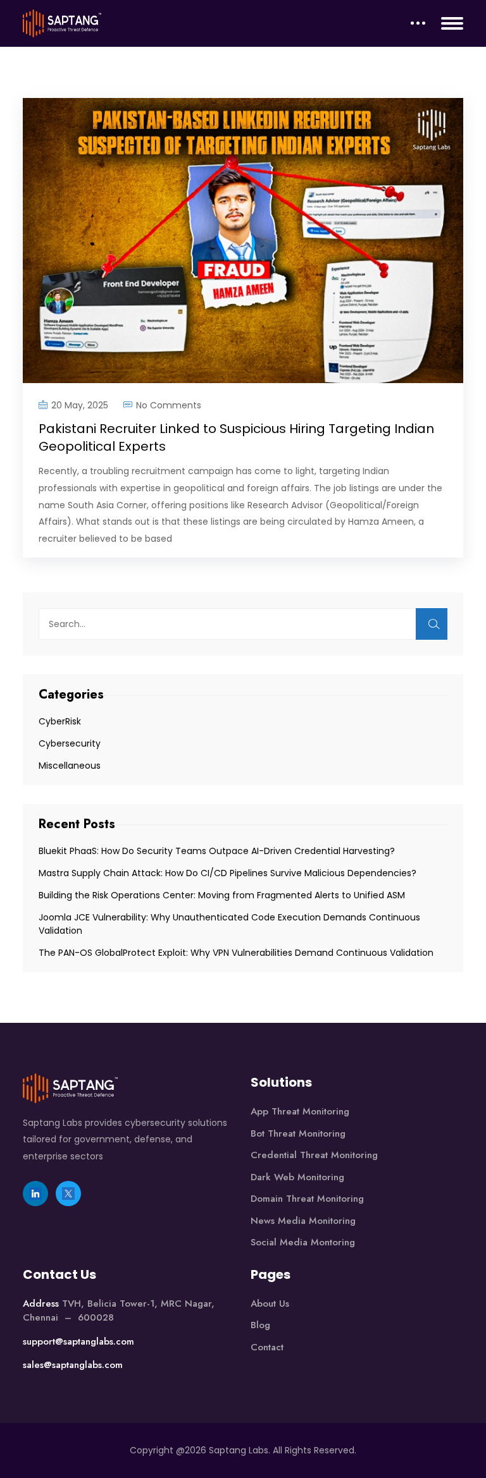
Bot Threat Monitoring (298, 1133)
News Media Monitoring (303, 1221)
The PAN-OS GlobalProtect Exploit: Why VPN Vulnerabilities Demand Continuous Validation (237, 952)
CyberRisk (60, 721)
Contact (267, 1347)
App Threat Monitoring (300, 1111)
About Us (270, 1303)
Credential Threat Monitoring (314, 1155)
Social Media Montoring (303, 1242)
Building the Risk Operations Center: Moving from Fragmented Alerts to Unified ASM (223, 895)
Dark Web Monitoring (297, 1177)
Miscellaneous (70, 765)
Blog (260, 1325)
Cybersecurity (70, 743)
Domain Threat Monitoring (307, 1199)
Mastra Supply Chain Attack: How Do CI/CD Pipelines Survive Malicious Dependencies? (229, 873)
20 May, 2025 (79, 405)
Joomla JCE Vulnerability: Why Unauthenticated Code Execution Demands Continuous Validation (229, 924)
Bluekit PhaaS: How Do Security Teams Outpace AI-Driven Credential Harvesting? (217, 851)
